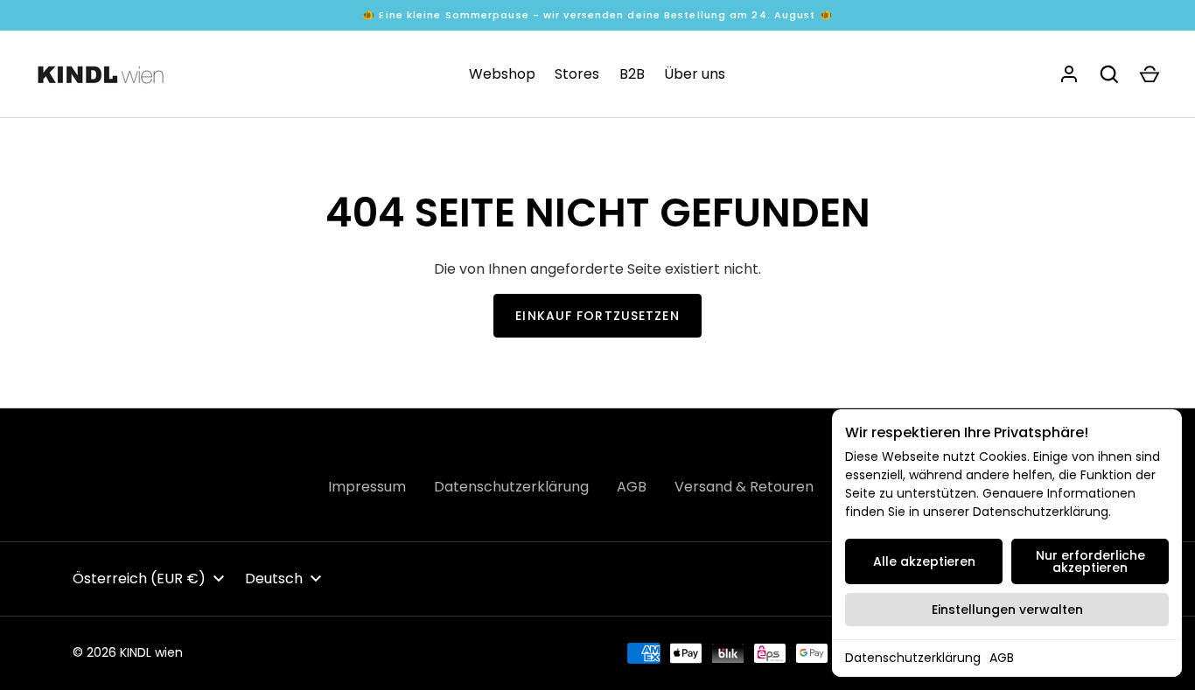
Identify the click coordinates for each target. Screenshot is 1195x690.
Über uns (694, 74)
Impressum (367, 487)
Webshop (502, 74)
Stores (577, 74)
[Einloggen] (1069, 74)
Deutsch (274, 578)
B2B (632, 74)
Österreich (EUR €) (139, 578)
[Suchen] (1109, 74)
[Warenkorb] (1149, 74)
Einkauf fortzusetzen (597, 315)
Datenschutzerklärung (913, 657)
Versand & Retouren (744, 487)
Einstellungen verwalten (1007, 609)
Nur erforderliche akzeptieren (1090, 561)
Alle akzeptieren (924, 561)
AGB (1001, 657)
